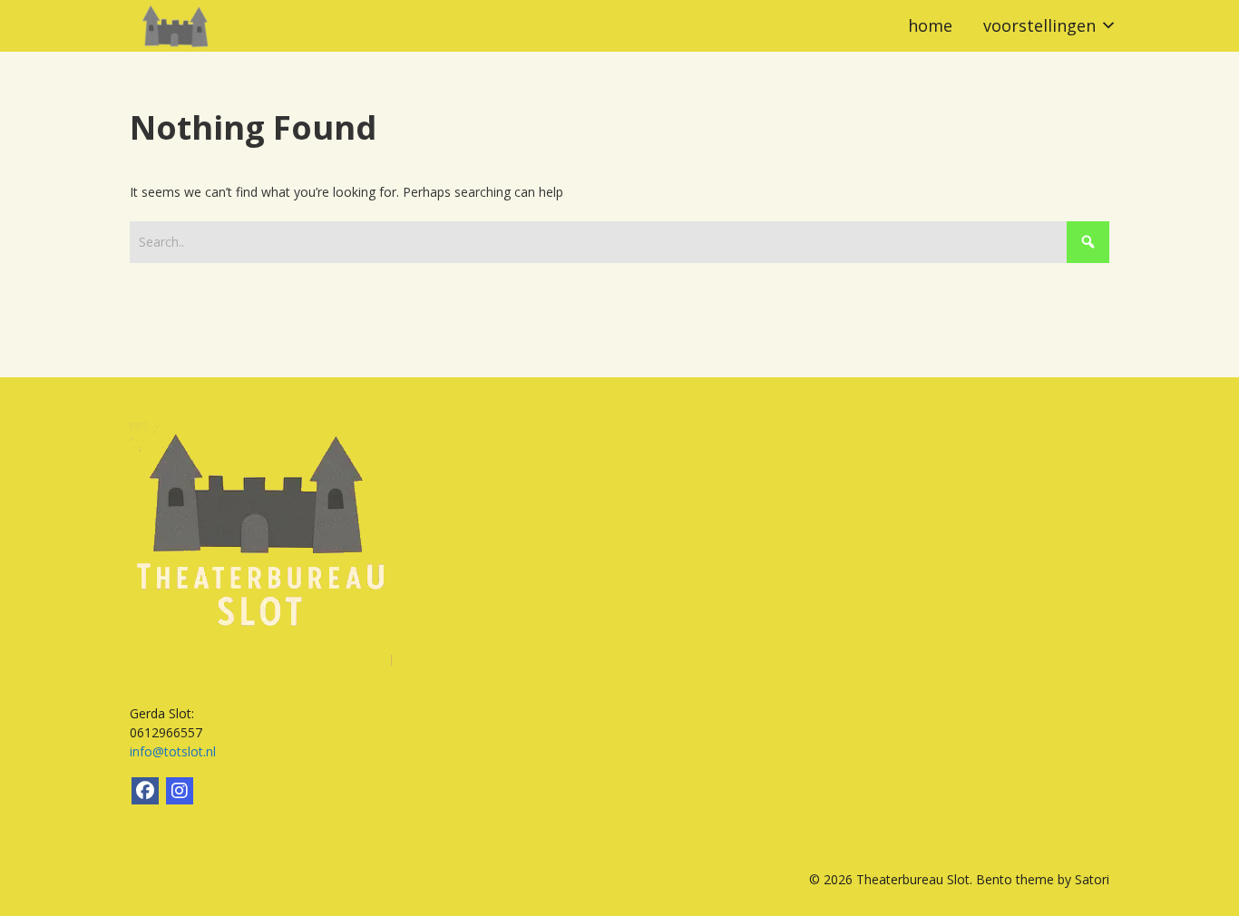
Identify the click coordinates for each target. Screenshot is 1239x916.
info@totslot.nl (173, 751)
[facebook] (145, 790)
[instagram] (179, 790)
